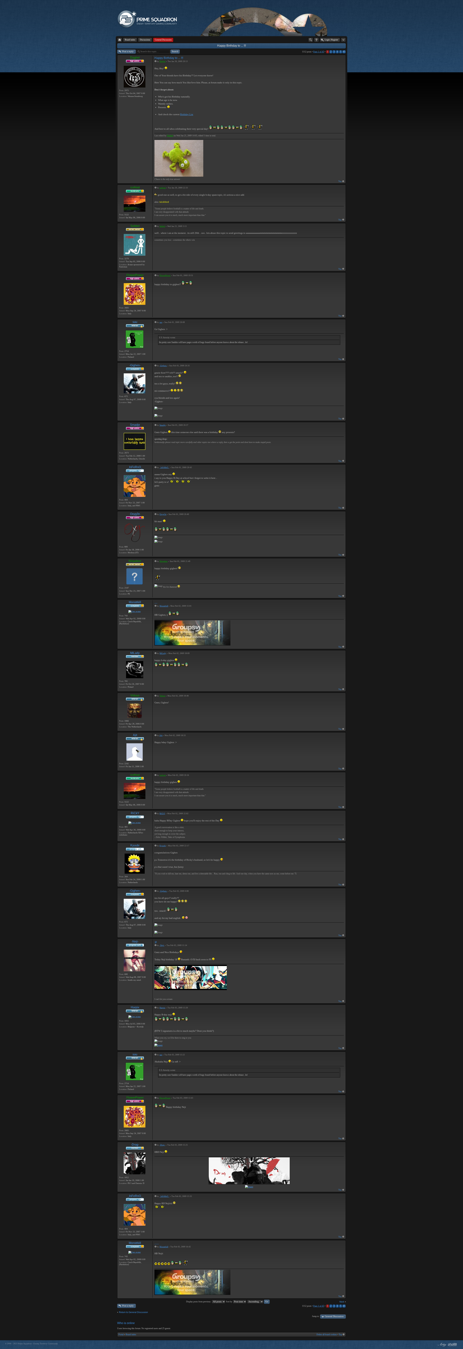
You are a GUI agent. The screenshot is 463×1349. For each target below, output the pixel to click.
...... (156, 1243)
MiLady (135, 653)
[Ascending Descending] (258, 1301)
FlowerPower (135, 275)
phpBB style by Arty (441, 1344)
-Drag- (135, 1144)
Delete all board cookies (327, 1334)
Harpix (135, 1007)
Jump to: (315, 1316)
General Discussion (334, 1316)
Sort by (229, 1301)
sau (135, 321)
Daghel (135, 57)
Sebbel (135, 225)
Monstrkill (135, 602)
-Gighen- (135, 365)
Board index (131, 1334)
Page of (318, 51)
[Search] (310, 40)
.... (155, 602)
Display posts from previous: (199, 1301)
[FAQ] (316, 40)
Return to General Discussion (133, 1312)
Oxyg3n (135, 513)
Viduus (134, 695)
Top (340, 181)
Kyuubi (134, 845)
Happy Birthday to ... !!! (231, 45)
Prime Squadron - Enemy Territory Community (38, 1343)
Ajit (135, 735)
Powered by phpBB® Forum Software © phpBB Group (452, 1344)
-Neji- (135, 941)
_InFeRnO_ (135, 467)
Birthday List (186, 114)
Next (341, 1302)
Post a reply (128, 51)
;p (155, 941)
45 (344, 51)
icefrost (135, 187)
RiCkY (135, 813)
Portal (121, 1334)
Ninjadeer (135, 560)
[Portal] (119, 40)
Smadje (135, 424)
